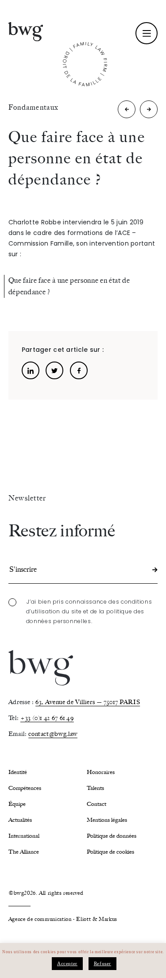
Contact (96, 804)
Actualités (20, 819)
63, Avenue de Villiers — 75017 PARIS (87, 702)
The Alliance (23, 851)
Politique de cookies (110, 851)
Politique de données (111, 835)
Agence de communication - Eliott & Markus (62, 919)
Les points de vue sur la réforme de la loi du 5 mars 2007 (126, 111)
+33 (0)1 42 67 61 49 (47, 718)
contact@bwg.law (52, 734)
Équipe (17, 804)
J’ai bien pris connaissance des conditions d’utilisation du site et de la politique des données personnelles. (89, 611)
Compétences (24, 788)
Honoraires (101, 772)
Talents (95, 788)
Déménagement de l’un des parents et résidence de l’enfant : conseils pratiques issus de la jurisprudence (149, 111)
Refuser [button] (102, 963)
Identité (17, 772)
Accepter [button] (67, 963)
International (23, 835)
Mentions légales (107, 819)
